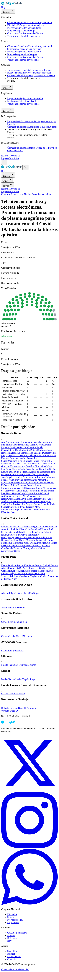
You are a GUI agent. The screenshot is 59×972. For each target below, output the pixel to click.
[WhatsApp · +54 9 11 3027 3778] (29, 904)
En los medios (14, 956)
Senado (10, 917)
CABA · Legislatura (17, 932)
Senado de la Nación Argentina (26, 194)
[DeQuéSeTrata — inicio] (11, 4)
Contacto (11, 959)
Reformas (5, 155)
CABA (5, 88)
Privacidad (24, 969)
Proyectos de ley (15, 919)
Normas (5, 111)
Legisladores (13, 922)
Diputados (12, 914)
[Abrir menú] (4, 162)
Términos (14, 969)
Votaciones (47, 194)
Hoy (3, 7)
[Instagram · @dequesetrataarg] (29, 847)
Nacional (6, 12)
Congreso (5, 194)
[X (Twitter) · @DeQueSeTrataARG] (29, 790)
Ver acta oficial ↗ (9, 711)
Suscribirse (14, 158)
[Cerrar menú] (25, 167)
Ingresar (5, 158)
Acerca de (15, 155)
